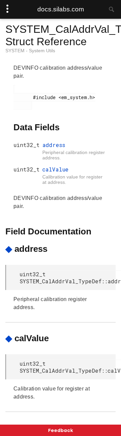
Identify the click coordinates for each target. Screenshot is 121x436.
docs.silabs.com (60, 9)
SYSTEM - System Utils (30, 50)
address (53, 144)
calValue (55, 169)
